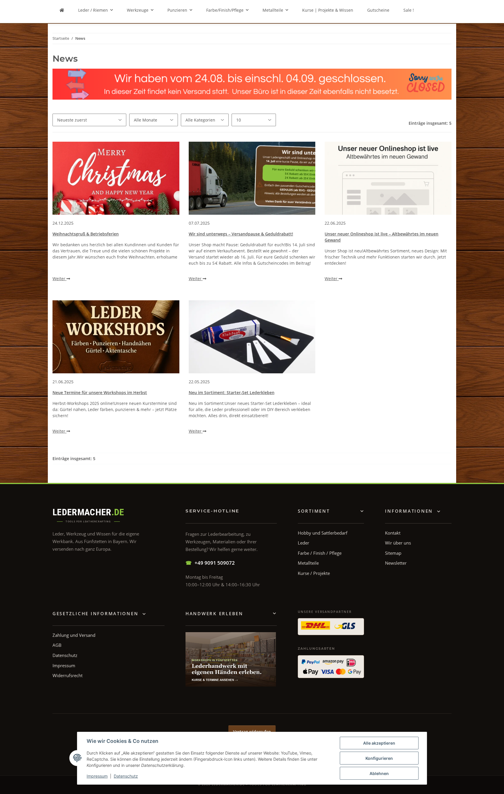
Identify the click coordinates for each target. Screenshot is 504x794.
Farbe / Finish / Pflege (320, 553)
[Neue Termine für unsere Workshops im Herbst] (115, 336)
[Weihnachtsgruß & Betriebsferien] (115, 178)
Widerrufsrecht (67, 675)
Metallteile (308, 563)
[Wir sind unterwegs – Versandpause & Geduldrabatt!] (252, 178)
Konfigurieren (379, 758)
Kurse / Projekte (314, 573)
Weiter (59, 278)
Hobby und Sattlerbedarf (322, 533)
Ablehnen (379, 773)
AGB (57, 645)
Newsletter (396, 563)
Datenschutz (126, 776)
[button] (413, 511)
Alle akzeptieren (379, 743)
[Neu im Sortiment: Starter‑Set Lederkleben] (252, 336)
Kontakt (392, 533)
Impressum (97, 776)
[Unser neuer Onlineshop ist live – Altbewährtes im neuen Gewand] (388, 178)
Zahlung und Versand (73, 635)
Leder (303, 543)
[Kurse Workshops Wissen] (231, 659)
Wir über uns (398, 543)
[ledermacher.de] (61, 10)
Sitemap (393, 553)
